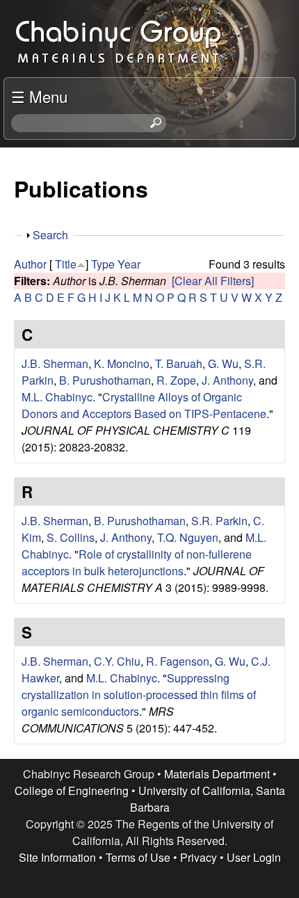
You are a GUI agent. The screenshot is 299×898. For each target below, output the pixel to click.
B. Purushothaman (105, 380)
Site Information (57, 857)
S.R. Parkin (219, 521)
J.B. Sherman (55, 363)
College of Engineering (72, 791)
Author (30, 264)
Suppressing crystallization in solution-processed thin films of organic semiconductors (139, 694)
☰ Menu (39, 96)
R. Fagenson (177, 661)
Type (103, 264)
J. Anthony (227, 380)
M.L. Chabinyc (57, 397)
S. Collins (71, 537)
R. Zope (176, 380)
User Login (254, 857)
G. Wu (223, 363)
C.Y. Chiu (117, 661)
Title (65, 264)
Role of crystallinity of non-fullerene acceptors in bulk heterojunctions (137, 562)
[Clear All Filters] (213, 281)
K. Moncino (122, 363)
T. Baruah (178, 363)
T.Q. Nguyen (187, 537)
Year (129, 264)
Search (50, 235)
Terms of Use (138, 857)
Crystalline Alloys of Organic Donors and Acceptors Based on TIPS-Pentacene (144, 405)
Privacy (198, 857)
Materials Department (217, 774)
